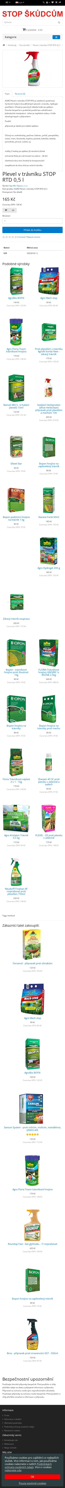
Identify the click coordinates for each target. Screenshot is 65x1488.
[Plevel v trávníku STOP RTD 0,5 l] (32, 69)
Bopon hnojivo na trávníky (16, 727)
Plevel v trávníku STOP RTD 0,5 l (46, 45)
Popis (7, 93)
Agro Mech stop (48, 297)
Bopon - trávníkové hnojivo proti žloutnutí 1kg (16, 672)
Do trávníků (25, 45)
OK (32, 1477)
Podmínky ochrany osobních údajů (19, 1426)
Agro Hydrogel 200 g (49, 567)
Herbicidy (12, 45)
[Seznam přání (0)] (52, 2)
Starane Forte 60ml (48, 517)
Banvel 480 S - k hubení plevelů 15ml (16, 406)
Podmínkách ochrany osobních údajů (28, 1465)
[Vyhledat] (59, 22)
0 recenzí (21, 237)
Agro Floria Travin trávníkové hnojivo (16, 350)
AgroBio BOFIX (16, 297)
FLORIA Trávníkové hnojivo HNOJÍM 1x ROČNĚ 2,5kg (48, 672)
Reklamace (9, 1444)
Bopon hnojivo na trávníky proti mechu (48, 727)
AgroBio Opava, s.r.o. (18, 185)
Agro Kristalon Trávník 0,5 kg (16, 836)
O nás (6, 1415)
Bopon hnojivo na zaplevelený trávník (48, 465)
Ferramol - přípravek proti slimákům (32, 963)
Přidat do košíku (32, 230)
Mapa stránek (10, 1447)
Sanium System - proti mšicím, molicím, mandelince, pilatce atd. (32, 1129)
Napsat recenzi (33, 237)
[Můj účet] (48, 2)
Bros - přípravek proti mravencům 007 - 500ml (32, 1353)
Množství (6, 215)
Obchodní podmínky (13, 1423)
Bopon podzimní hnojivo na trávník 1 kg (16, 518)
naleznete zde (13, 1470)
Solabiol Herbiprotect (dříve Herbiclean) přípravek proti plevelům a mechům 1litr (48, 408)
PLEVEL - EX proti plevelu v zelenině (48, 836)
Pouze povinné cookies (32, 1483)
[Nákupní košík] (56, 2)
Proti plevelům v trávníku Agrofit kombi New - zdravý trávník (48, 351)
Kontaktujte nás (11, 1440)
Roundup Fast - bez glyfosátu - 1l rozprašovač (32, 1243)
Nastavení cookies (12, 1430)
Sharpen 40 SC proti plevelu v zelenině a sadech (49, 782)
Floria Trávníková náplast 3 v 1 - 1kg (16, 780)
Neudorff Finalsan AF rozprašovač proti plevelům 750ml (16, 891)
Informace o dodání (12, 1419)
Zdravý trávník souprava (16, 618)
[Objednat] (60, 2)
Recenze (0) (20, 93)
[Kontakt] (44, 2)
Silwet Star (16, 463)
